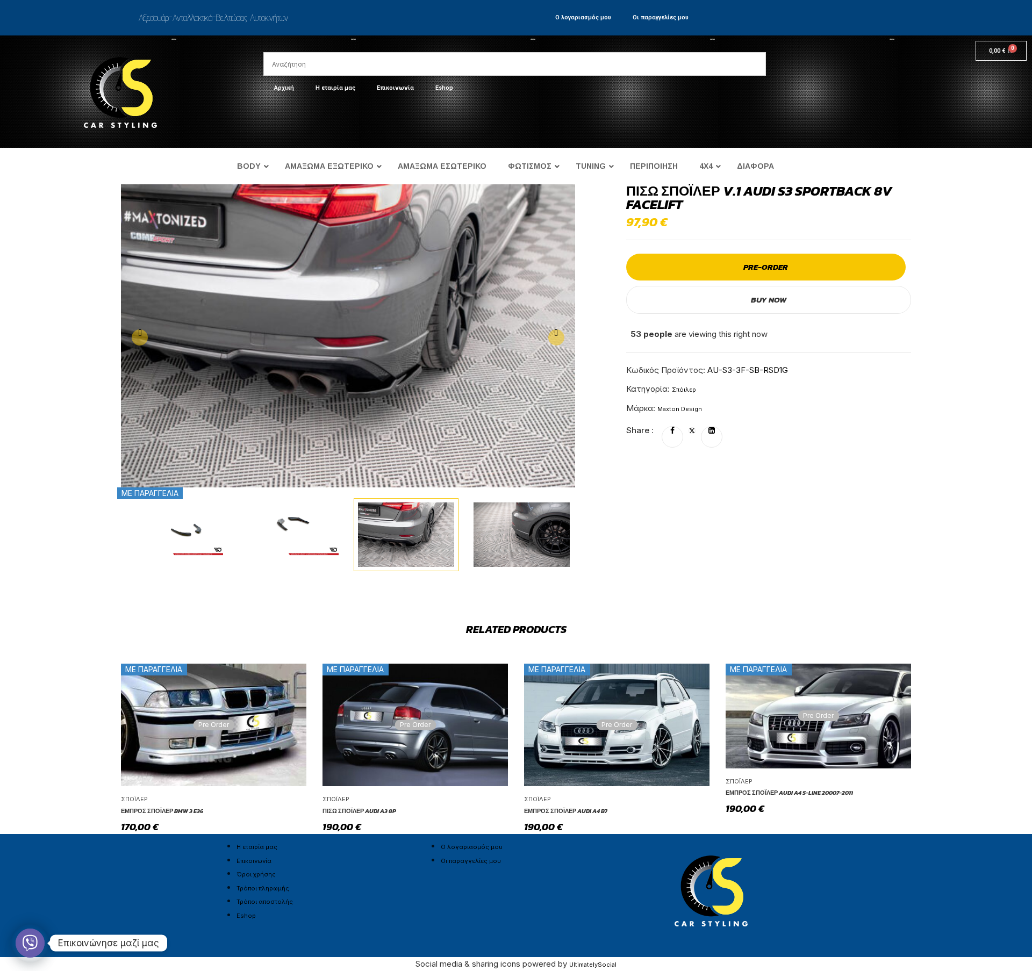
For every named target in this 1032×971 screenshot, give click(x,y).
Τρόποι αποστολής (264, 901)
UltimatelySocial (593, 964)
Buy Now (768, 299)
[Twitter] (692, 431)
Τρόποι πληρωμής (262, 888)
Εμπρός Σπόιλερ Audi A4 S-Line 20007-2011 (789, 792)
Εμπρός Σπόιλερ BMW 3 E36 (162, 811)
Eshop (444, 87)
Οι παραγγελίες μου (661, 17)
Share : (640, 430)
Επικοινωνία (395, 87)
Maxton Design (679, 409)
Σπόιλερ (684, 389)
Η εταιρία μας (335, 87)
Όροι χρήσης (256, 874)
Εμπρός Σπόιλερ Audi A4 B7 (565, 811)
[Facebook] (672, 431)
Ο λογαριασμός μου (583, 17)
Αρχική (284, 87)
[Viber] (30, 943)
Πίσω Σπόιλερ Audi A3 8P (359, 811)
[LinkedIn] (711, 431)
